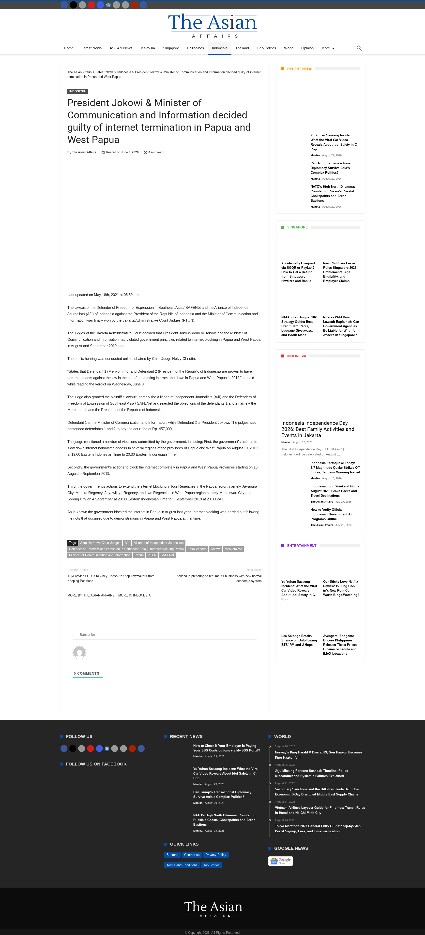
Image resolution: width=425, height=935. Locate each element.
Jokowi (215, 549)
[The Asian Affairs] (212, 11)
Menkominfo (233, 549)
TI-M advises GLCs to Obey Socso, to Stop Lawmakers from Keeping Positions (110, 575)
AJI (127, 543)
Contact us (192, 855)
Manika (289, 124)
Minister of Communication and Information (99, 555)
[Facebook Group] (143, 5)
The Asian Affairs (84, 152)
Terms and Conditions (182, 865)
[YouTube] (91, 5)
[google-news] (108, 5)
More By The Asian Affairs (91, 595)
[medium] (82, 5)
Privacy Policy (216, 855)
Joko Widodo (197, 549)
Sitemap (172, 855)
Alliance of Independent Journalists (159, 543)
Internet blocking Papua (167, 549)
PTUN (152, 555)
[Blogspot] (125, 5)
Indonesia (77, 91)
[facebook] (64, 5)
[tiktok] (116, 5)
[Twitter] (73, 5)
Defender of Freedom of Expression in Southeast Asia (107, 549)
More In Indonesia (134, 595)
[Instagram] (100, 5)
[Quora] (134, 5)
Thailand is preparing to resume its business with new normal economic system (218, 575)
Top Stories (211, 865)
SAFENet (167, 555)
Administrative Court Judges (100, 543)
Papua (139, 555)
